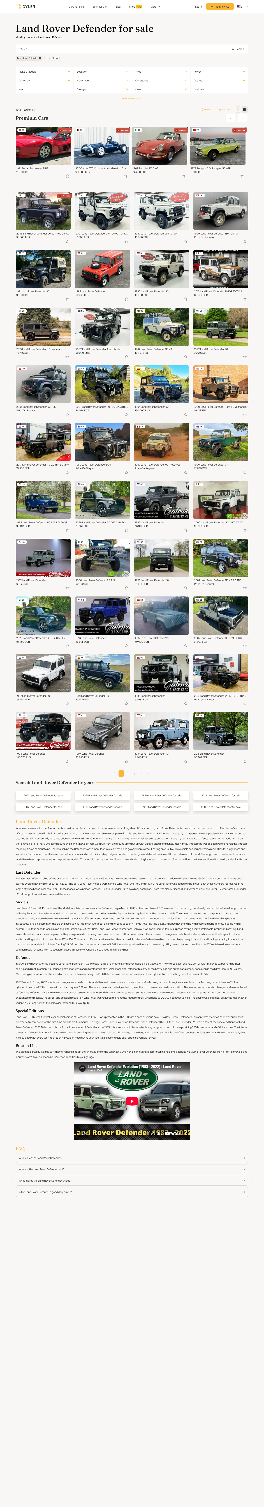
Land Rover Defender (27, 58)
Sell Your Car (99, 6)
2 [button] (127, 773)
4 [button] (141, 773)
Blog (118, 6)
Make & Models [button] (27, 71)
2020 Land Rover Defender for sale (102, 795)
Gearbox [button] (198, 80)
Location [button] (82, 71)
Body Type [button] (83, 80)
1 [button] (121, 773)
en (242, 6)
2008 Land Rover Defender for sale (221, 807)
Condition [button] (24, 80)
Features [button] (199, 89)
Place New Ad (221, 6)
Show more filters (130, 98)
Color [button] (138, 89)
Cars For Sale (76, 6)
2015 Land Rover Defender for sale (221, 795)
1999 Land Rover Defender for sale (161, 795)
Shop (135, 6)
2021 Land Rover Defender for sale (43, 795)
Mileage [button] (81, 89)
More (153, 6)
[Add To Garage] (67, 176)
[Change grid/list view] (238, 109)
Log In (198, 6)
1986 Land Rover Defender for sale (102, 807)
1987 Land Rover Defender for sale (161, 807)
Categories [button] (141, 80)
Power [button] (197, 71)
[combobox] (132, 48)
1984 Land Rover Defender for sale (43, 807)
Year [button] (21, 89)
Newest (207, 109)
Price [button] (138, 71)
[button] (148, 773)
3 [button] (134, 773)
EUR (224, 109)
